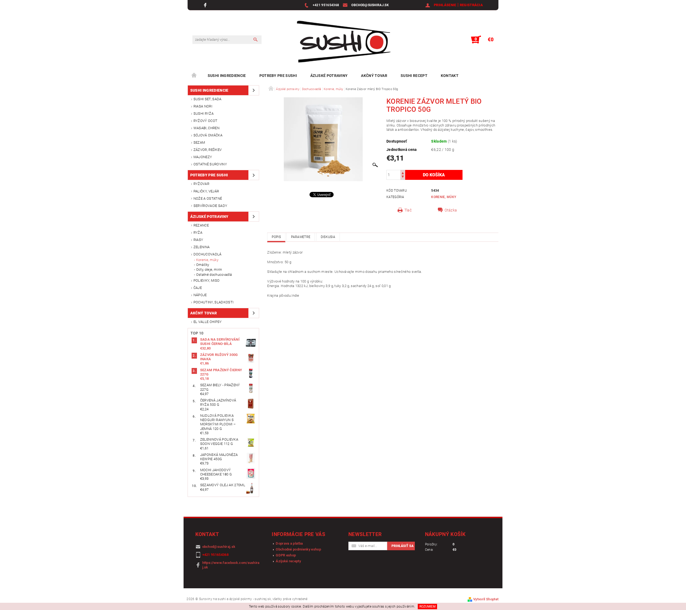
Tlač (408, 210)
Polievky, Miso (206, 280)
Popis (276, 237)
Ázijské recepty (288, 561)
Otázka (451, 210)
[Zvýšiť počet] (402, 172)
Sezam (199, 142)
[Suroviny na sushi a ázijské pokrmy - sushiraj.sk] (340, 42)
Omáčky (202, 265)
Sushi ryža (203, 113)
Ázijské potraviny (329, 75)
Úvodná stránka (194, 76)
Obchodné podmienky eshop (298, 549)
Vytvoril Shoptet (485, 599)
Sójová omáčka (207, 135)
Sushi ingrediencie (227, 75)
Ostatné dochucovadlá (214, 275)
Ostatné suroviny (210, 164)
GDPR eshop (286, 555)
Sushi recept (414, 75)
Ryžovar (201, 184)
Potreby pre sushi (278, 75)
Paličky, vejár (206, 191)
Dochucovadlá (207, 254)
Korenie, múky (207, 260)
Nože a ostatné (207, 198)
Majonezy (202, 157)
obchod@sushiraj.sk (219, 547)
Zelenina (201, 247)
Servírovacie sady (210, 206)
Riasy (198, 240)
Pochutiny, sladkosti (213, 302)
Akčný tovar (374, 75)
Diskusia (328, 237)
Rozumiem (427, 606)
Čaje (197, 288)
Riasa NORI (202, 106)
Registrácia (471, 5)
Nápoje (200, 295)
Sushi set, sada (207, 99)
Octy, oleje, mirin (209, 269)
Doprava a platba (289, 543)
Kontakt (449, 75)
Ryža (197, 232)
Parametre (300, 237)
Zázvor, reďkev (207, 150)
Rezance (201, 225)
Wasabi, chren (206, 128)
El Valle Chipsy (207, 322)
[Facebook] (206, 5)
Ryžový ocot (205, 121)
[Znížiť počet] (402, 177)
